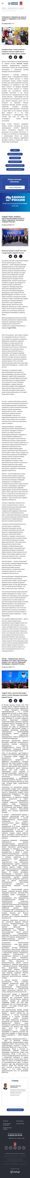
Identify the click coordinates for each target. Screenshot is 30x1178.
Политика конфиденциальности (15, 1160)
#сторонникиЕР (15, 158)
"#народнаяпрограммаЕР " (15, 169)
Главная (4, 8)
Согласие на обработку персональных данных (15, 1164)
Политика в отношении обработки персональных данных (15, 1162)
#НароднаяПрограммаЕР (15, 1109)
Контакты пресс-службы (7, 1128)
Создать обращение (15, 187)
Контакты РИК (20, 1123)
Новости (22, 8)
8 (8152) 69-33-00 (15, 1135)
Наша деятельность (13, 8)
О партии (5, 1121)
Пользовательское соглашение (15, 1158)
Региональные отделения (7, 1124)
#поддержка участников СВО (15, 165)
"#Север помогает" (15, 161)
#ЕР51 (15, 150)
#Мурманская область (15, 154)
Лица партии (19, 1121)
